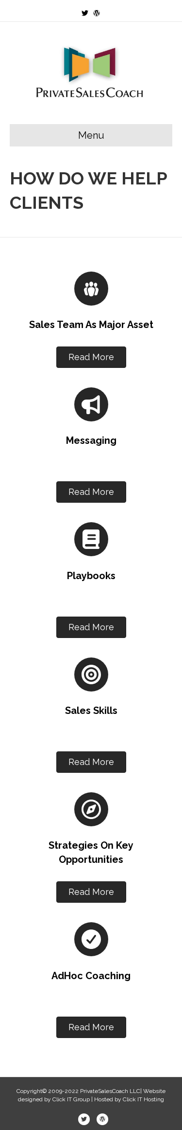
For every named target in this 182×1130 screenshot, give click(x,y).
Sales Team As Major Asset (91, 324)
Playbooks (91, 576)
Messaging (91, 440)
